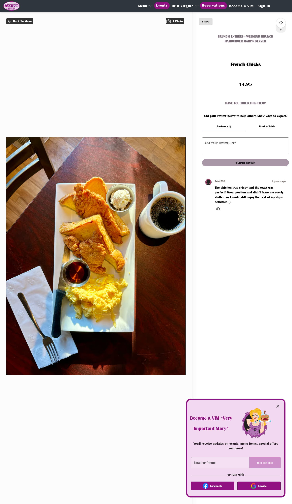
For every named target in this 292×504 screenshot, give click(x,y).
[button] (145, 6)
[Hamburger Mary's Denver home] (32, 6)
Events (162, 5)
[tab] (223, 126)
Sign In (264, 6)
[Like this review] (219, 208)
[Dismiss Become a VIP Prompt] (278, 406)
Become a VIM (241, 6)
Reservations (213, 5)
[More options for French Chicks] (281, 23)
